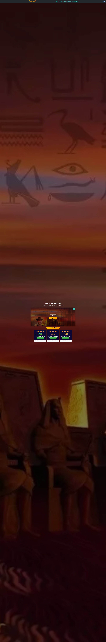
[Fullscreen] (74, 309)
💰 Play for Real (53, 318)
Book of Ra (57, 1)
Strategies (76, 1)
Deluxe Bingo (68, 1)
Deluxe (61, 1)
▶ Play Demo (53, 315)
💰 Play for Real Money (53, 327)
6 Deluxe (64, 1)
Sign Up (40, 337)
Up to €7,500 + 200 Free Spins (53, 336)
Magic (72, 1)
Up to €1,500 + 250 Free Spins (40, 336)
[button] (35, 335)
